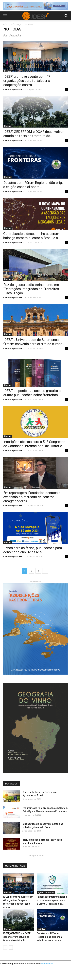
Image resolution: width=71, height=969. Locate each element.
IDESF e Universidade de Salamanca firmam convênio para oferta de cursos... (34, 342)
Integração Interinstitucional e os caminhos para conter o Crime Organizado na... (52, 900)
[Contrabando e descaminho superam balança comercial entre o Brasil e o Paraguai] (35, 214)
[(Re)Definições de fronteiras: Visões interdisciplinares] (11, 844)
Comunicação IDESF (12, 89)
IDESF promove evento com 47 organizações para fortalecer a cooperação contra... (26, 81)
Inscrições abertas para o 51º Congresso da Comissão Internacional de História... (34, 444)
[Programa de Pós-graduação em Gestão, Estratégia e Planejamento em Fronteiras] (11, 812)
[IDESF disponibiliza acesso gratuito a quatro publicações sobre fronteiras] (35, 371)
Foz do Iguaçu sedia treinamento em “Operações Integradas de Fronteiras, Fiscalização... (31, 289)
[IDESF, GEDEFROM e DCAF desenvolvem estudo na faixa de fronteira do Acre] (35, 112)
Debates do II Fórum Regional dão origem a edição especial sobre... (35, 185)
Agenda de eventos (46, 892)
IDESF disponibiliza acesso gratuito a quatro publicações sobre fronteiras (32, 393)
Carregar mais (34, 855)
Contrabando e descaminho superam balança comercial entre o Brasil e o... (31, 236)
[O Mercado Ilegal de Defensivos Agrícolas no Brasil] (11, 796)
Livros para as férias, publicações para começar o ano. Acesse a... (32, 550)
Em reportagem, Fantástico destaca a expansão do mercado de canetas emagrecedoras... (31, 497)
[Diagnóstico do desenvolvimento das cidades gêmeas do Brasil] (11, 828)
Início (5, 24)
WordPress (47, 963)
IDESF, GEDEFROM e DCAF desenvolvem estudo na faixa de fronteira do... (34, 134)
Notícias (7, 71)
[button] (66, 15)
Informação (16, 24)
